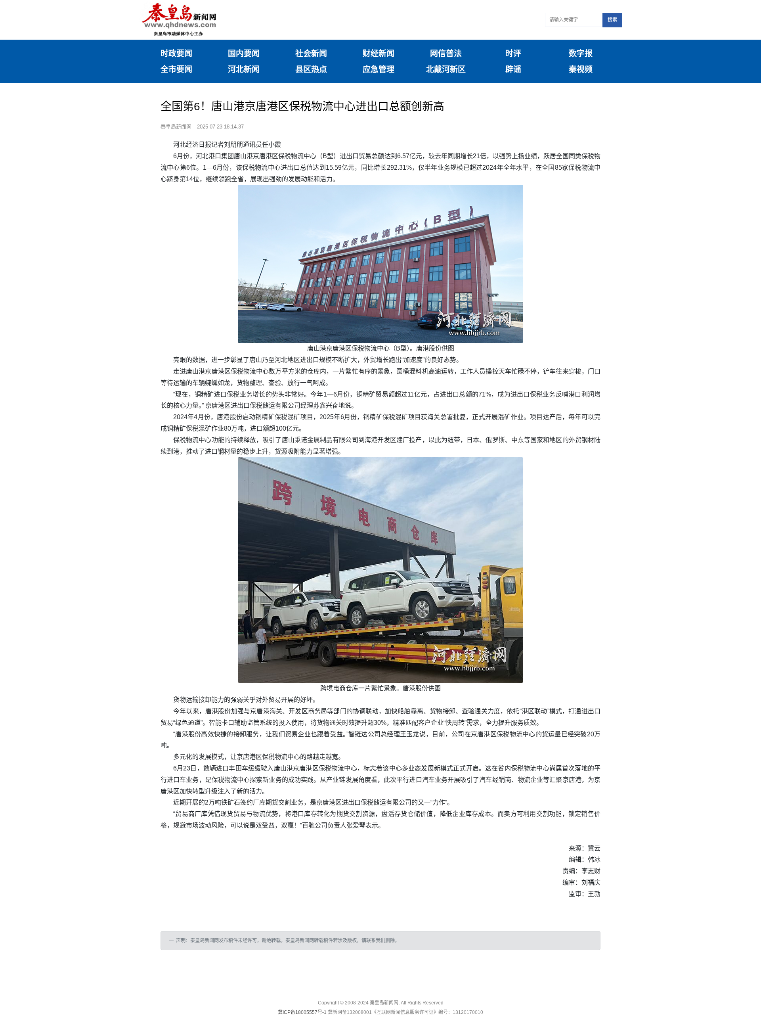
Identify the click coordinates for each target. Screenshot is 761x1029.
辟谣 (513, 69)
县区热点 (311, 69)
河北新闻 (244, 69)
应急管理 (378, 69)
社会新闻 (311, 53)
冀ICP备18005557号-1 (302, 1012)
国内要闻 (244, 53)
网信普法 (446, 53)
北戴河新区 (446, 69)
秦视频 (581, 69)
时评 (513, 53)
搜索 (612, 20)
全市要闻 (176, 69)
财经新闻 (378, 53)
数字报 (581, 53)
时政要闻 (176, 53)
